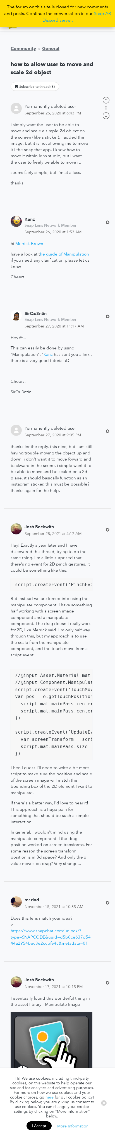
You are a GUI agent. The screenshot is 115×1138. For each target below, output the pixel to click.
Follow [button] (35, 86)
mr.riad (32, 899)
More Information (72, 1125)
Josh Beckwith (39, 526)
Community (23, 48)
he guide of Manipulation (64, 254)
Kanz (30, 219)
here (49, 1097)
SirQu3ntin (36, 313)
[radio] (106, 99)
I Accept (39, 1126)
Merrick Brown (29, 243)
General (50, 48)
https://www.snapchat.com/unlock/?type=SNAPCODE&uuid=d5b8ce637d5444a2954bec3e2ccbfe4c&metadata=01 (51, 937)
